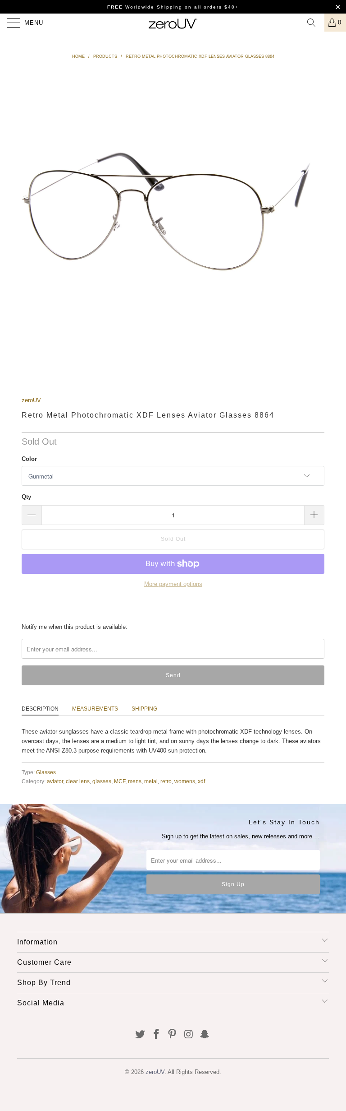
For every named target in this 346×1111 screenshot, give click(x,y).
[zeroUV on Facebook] (156, 1035)
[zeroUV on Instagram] (189, 1035)
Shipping (144, 709)
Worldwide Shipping (144, 7)
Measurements (95, 709)
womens (184, 781)
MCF (119, 781)
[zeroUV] (173, 23)
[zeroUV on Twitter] (140, 1035)
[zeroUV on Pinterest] (172, 1035)
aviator (55, 781)
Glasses (46, 772)
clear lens (78, 781)
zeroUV (31, 400)
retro (166, 781)
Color (29, 459)
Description (40, 709)
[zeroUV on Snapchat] (205, 1035)
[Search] (314, 23)
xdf (201, 781)
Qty (26, 496)
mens (134, 781)
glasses (101, 781)
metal (151, 781)
